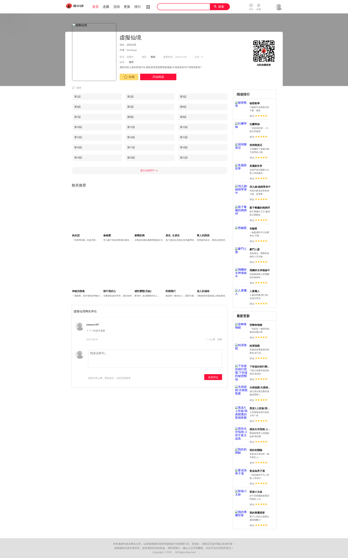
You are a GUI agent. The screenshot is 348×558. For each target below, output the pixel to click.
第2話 (130, 96)
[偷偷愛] (118, 213)
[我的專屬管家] (241, 515)
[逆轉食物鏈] (241, 327)
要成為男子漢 (257, 471)
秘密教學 (255, 103)
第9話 (183, 117)
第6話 (183, 106)
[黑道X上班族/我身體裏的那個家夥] (241, 417)
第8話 (130, 117)
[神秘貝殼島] (87, 268)
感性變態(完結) (143, 291)
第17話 (131, 147)
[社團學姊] (241, 126)
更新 (127, 7)
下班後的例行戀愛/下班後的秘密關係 (270, 366)
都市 (131, 62)
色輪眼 (253, 228)
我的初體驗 (256, 450)
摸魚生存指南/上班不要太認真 (266, 429)
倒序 (78, 88)
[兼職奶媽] (149, 213)
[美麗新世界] (241, 168)
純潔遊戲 (255, 345)
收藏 (131, 76)
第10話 (78, 127)
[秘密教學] (241, 105)
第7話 (77, 117)
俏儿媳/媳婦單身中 (260, 186)
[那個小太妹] (241, 494)
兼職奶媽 (139, 235)
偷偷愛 (107, 235)
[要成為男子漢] (241, 473)
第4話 (77, 106)
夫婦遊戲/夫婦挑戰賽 (261, 387)
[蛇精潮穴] (181, 268)
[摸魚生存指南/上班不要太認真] (241, 438)
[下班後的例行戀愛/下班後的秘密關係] (241, 379)
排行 (137, 7)
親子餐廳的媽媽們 (260, 207)
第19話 (78, 157)
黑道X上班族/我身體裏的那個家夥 (269, 408)
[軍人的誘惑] (212, 213)
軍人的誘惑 (203, 235)
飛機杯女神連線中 (260, 270)
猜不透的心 (109, 291)
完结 (116, 7)
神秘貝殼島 (78, 291)
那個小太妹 (256, 491)
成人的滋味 (203, 291)
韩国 (153, 57)
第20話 (131, 157)
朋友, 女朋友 (173, 235)
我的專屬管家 (257, 512)
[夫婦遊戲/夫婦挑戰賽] (241, 393)
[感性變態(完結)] (149, 268)
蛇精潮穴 (171, 291)
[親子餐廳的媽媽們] (241, 213)
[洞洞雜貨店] (241, 147)
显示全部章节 (147, 170)
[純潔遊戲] (241, 348)
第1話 (77, 96)
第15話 (184, 137)
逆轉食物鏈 (256, 325)
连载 (106, 7)
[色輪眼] (241, 227)
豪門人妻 (255, 249)
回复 (220, 339)
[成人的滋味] (212, 268)
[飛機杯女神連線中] (241, 276)
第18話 (184, 147)
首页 (95, 7)
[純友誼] (87, 213)
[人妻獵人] (241, 293)
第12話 (184, 127)
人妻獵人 (255, 291)
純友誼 (76, 235)
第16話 (78, 147)
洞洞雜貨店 (256, 145)
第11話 (131, 127)
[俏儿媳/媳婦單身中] (241, 192)
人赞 (212, 339)
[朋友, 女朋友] (181, 213)
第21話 (184, 157)
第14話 (131, 137)
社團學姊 (255, 124)
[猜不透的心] (118, 268)
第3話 (183, 96)
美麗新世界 (256, 166)
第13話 (78, 137)
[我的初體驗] (241, 452)
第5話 (130, 106)
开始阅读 (158, 76)
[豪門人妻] (241, 252)
